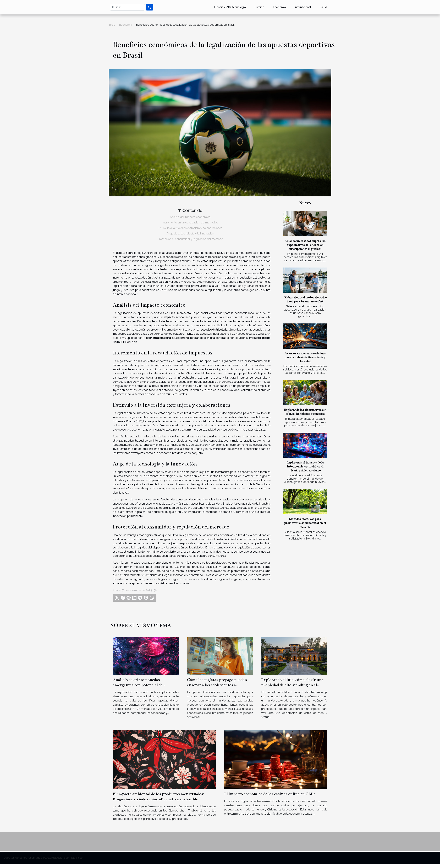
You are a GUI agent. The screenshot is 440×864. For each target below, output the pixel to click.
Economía (279, 7)
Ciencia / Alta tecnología (230, 7)
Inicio (112, 24)
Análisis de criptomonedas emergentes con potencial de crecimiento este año (138, 684)
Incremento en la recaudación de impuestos (190, 222)
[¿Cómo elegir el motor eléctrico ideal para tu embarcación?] (305, 280)
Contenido (192, 210)
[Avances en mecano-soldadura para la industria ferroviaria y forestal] (305, 336)
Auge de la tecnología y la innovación (190, 233)
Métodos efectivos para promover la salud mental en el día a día (305, 523)
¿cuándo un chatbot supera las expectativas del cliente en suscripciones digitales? (305, 245)
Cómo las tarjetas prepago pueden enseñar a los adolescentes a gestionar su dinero (217, 684)
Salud (323, 7)
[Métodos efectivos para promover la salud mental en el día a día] (305, 501)
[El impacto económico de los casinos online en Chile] (275, 759)
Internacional (303, 7)
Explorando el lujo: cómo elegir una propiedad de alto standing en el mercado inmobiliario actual (292, 684)
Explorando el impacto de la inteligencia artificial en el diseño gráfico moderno (305, 466)
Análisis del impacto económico (190, 217)
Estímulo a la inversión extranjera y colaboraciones (190, 228)
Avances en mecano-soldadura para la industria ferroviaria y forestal (305, 357)
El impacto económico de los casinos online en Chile (269, 794)
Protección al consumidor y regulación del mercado (190, 239)
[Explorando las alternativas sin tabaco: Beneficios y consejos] (305, 392)
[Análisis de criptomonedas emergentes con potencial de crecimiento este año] (146, 656)
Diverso (259, 7)
